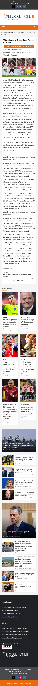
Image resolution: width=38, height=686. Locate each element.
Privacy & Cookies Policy (22, 3)
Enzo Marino (19, 486)
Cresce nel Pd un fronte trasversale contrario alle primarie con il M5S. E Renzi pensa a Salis (24, 494)
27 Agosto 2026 (26, 578)
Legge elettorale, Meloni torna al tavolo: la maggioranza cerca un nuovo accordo (24, 482)
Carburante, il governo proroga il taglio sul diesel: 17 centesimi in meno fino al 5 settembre (24, 459)
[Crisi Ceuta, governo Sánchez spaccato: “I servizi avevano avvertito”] (19, 520)
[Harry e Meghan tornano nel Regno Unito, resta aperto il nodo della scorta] (8, 576)
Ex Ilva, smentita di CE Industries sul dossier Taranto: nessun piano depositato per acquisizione (24, 546)
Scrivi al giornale (13, 1)
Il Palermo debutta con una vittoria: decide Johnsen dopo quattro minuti (27, 409)
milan (10, 268)
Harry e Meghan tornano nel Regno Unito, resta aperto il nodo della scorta (24, 575)
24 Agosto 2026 (8, 422)
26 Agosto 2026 (8, 330)
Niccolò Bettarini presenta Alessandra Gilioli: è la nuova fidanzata (23, 586)
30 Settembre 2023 (16, 49)
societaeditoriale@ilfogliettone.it (12, 638)
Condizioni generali (31, 1)
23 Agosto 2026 (25, 417)
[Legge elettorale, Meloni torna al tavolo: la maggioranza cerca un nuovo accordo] (8, 483)
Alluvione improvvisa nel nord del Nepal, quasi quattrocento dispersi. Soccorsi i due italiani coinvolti (24, 561)
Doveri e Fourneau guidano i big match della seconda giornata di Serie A (10, 322)
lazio (7, 268)
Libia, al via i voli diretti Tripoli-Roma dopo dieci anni (19, 280)
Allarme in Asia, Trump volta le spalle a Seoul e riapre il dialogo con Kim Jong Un (24, 471)
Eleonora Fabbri (8, 449)
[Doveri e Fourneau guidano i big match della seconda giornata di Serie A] (10, 303)
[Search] (34, 27)
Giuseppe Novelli (20, 463)
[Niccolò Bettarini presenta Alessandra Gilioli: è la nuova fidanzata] (8, 587)
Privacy (12, 3)
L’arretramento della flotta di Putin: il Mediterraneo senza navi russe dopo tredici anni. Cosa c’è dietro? (18, 445)
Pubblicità (21, 1)
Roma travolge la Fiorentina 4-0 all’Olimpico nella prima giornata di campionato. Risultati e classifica (10, 411)
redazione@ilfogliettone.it (10, 617)
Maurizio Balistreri (20, 474)
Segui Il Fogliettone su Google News (19, 46)
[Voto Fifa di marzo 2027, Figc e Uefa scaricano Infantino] (28, 303)
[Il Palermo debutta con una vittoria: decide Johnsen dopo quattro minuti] (28, 390)
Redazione (5, 1)
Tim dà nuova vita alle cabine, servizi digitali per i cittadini (17, 274)
